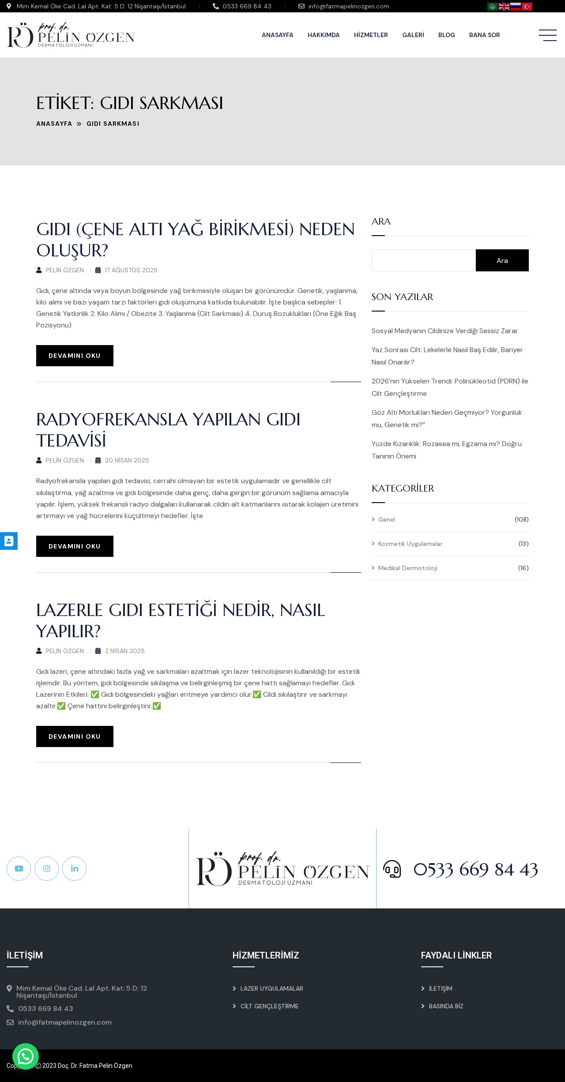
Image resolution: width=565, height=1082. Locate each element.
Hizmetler (371, 35)
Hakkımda (324, 35)
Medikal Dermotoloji (407, 568)
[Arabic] (493, 6)
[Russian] (516, 6)
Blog (446, 35)
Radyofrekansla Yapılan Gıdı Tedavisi (168, 429)
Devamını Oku (75, 356)
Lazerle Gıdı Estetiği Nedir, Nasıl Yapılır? (180, 620)
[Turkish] (527, 6)
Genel (386, 519)
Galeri (413, 35)
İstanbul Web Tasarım (499, 1065)
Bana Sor (484, 35)
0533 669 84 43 (473, 869)
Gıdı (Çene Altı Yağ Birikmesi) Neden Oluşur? (195, 239)
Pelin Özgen (65, 270)
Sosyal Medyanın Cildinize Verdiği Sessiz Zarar (445, 330)
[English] (504, 6)
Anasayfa (278, 35)
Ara (381, 222)
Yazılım (547, 1065)
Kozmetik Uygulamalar (410, 544)
